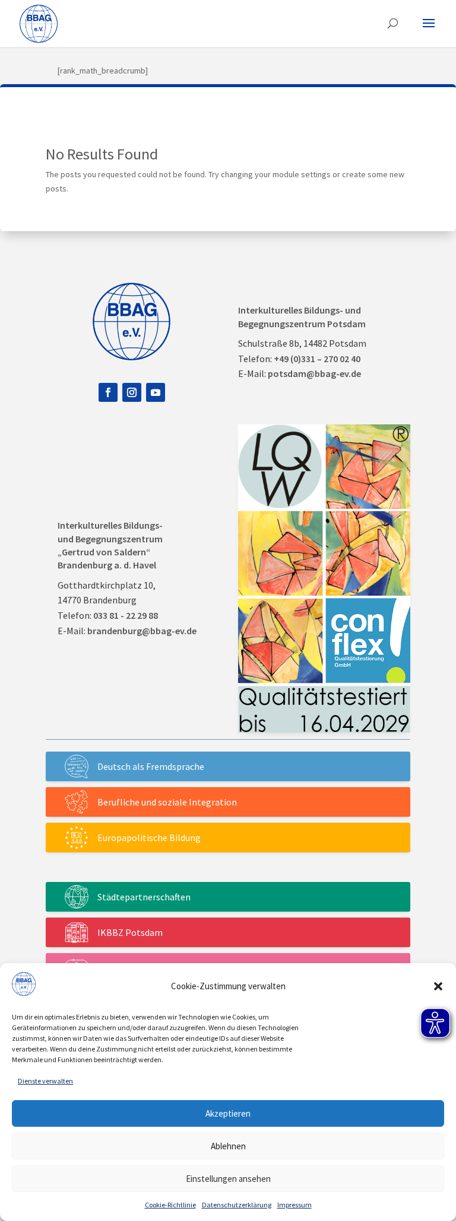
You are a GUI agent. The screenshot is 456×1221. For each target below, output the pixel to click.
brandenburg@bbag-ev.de (142, 631)
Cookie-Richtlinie (170, 1204)
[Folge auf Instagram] (131, 392)
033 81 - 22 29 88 (125, 615)
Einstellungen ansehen (228, 1178)
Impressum (294, 1204)
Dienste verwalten (45, 1080)
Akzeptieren (228, 1113)
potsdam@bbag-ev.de (314, 373)
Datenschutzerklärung (236, 1204)
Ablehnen (228, 1146)
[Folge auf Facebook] (108, 392)
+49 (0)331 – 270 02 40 (317, 359)
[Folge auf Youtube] (155, 392)
